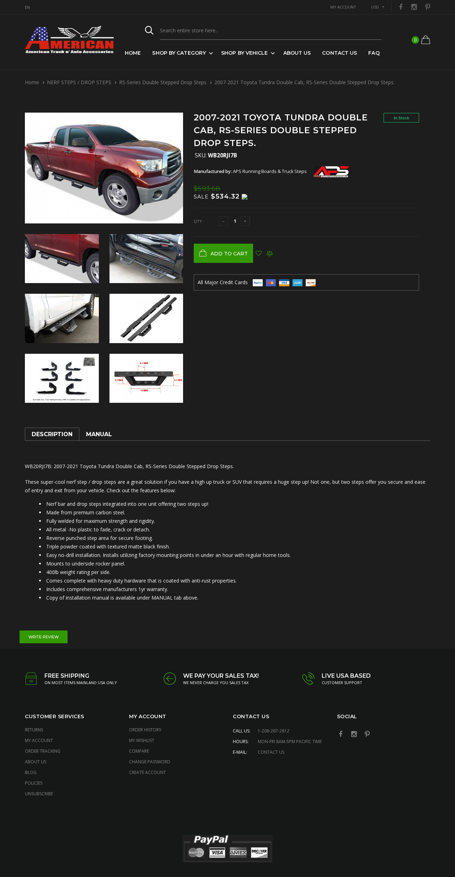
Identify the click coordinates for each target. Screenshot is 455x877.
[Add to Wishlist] (258, 253)
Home (133, 53)
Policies (33, 783)
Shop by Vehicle (244, 53)
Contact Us (339, 53)
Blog (31, 772)
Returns (34, 730)
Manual (99, 434)
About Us (297, 53)
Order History (145, 730)
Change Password (149, 762)
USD (375, 7)
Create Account (147, 772)
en (27, 7)
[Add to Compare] (269, 253)
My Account (39, 740)
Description (52, 434)
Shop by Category (179, 53)
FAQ (373, 53)
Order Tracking (42, 751)
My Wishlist (141, 740)
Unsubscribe (39, 794)
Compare (139, 751)
